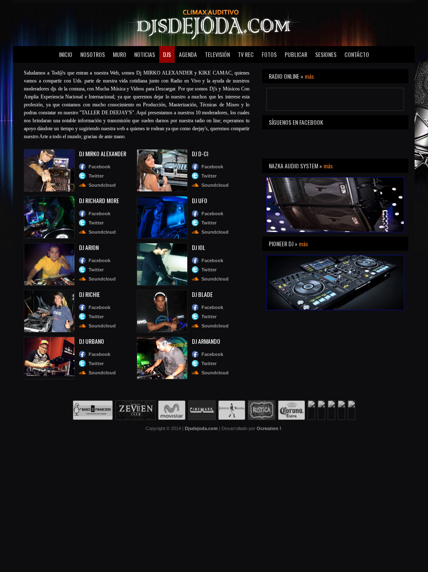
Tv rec (246, 54)
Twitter (96, 175)
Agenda (188, 54)
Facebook (99, 166)
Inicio (65, 54)
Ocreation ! (269, 428)
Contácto (356, 54)
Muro (119, 54)
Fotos (269, 54)
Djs (167, 54)
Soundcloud (102, 185)
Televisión (217, 54)
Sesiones (325, 54)
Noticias (144, 54)
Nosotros (92, 54)
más (309, 76)
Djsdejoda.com (201, 428)
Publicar (296, 54)
